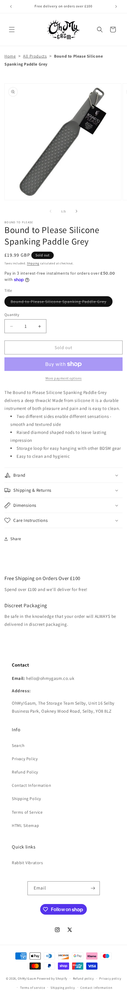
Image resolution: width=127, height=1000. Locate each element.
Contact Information (31, 785)
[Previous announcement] (10, 6)
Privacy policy (110, 978)
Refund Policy (25, 772)
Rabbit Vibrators (27, 862)
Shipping (33, 263)
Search (18, 745)
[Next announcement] (116, 6)
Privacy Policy (25, 758)
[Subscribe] (93, 888)
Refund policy (83, 978)
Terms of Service (27, 812)
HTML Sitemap (25, 825)
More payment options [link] (63, 378)
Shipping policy (63, 988)
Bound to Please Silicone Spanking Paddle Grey (62, 303)
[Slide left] (50, 211)
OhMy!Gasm (27, 978)
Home (10, 56)
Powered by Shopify (52, 978)
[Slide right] (76, 211)
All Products (35, 56)
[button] (11, 29)
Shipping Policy (26, 798)
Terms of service (32, 988)
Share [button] (15, 538)
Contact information (96, 988)
